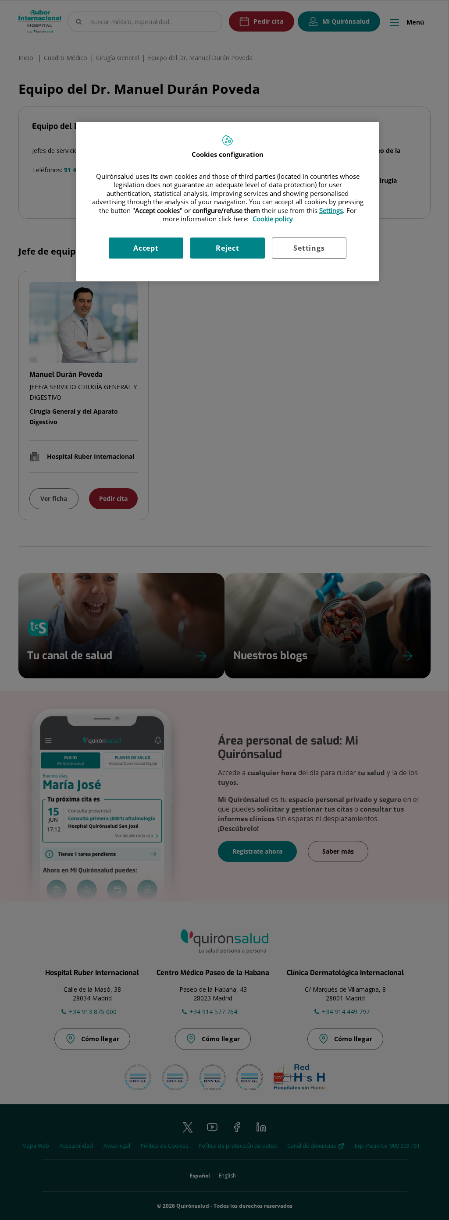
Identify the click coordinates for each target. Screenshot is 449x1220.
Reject (227, 248)
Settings (308, 248)
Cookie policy (273, 218)
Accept (146, 248)
